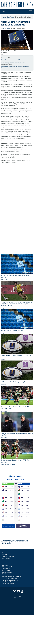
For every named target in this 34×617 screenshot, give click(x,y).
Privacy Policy (6, 570)
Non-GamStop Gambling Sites (10, 580)
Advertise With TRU (7, 567)
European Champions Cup (8, 66)
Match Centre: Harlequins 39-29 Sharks (12, 60)
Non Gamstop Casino (8, 582)
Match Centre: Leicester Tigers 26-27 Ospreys (13, 62)
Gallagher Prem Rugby (8, 556)
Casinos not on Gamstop (8, 583)
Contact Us (5, 565)
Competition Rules (7, 572)
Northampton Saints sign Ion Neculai (12, 330)
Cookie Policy (6, 568)
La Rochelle (19, 66)
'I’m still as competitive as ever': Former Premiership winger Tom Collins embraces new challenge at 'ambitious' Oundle (16, 303)
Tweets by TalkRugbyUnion (8, 464)
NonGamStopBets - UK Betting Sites (11, 576)
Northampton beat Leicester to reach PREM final (15, 460)
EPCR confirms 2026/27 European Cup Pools (14, 382)
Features (4, 554)
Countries (5, 552)
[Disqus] (17, 186)
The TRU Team (6, 28)
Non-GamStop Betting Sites (9, 578)
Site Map (4, 574)
